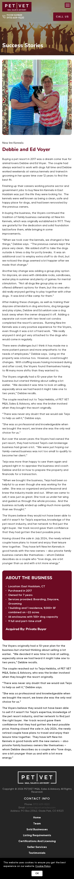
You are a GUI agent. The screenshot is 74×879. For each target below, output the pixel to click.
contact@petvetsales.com (41, 807)
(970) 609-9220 (15, 17)
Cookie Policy (43, 866)
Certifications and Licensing (37, 841)
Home (37, 817)
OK (37, 873)
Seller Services (37, 847)
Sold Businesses (37, 829)
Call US (62, 16)
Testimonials (37, 852)
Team (37, 823)
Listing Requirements (37, 835)
